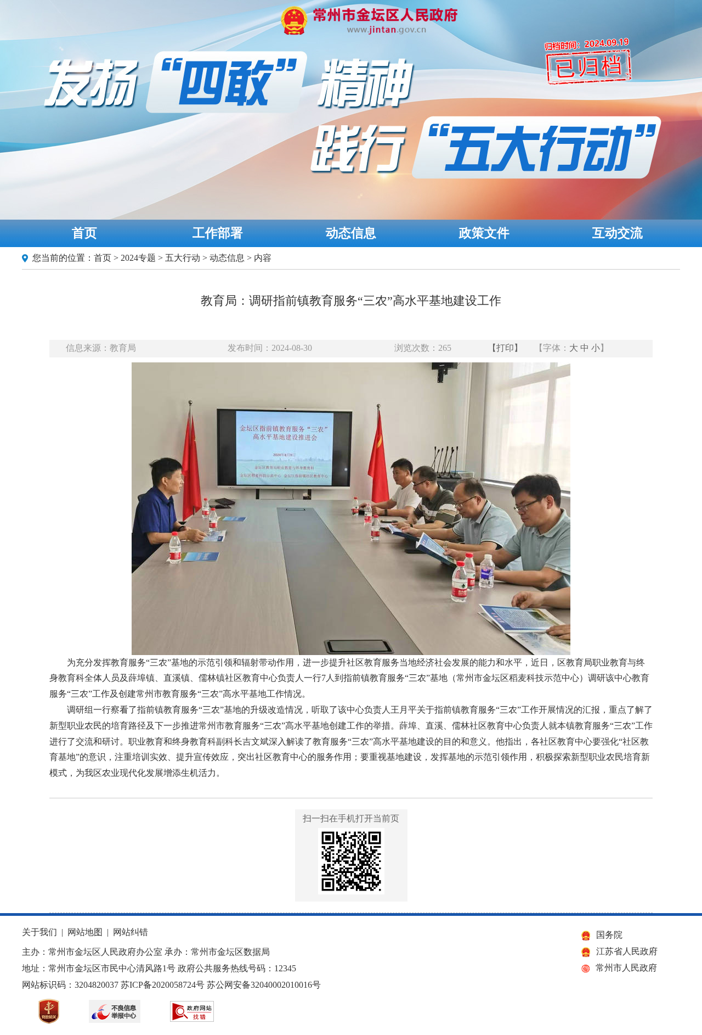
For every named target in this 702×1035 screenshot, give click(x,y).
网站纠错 (130, 932)
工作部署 (218, 233)
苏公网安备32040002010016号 (264, 984)
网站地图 (85, 932)
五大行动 (182, 257)
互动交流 (617, 233)
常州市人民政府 (626, 967)
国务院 (609, 934)
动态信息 (351, 233)
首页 (84, 233)
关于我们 (39, 932)
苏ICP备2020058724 (158, 984)
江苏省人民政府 (627, 951)
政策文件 (484, 233)
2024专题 (138, 257)
